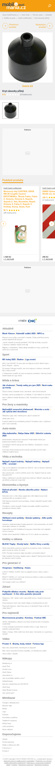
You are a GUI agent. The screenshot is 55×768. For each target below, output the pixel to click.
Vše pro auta (37, 15)
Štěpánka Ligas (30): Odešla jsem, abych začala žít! (21, 415)
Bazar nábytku (7, 729)
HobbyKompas (7, 681)
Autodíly (48, 15)
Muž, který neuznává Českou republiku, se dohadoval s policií (24, 651)
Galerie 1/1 (27, 86)
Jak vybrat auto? (8, 693)
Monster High (7, 706)
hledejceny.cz (7, 663)
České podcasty (8, 742)
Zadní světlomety (25, 18)
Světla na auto (9, 18)
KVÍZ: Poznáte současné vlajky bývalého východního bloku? (23, 553)
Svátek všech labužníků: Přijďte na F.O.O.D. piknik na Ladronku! (25, 534)
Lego (4, 712)
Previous (3, 223)
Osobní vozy (7, 669)
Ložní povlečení (8, 726)
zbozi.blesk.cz (7, 675)
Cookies (14, 765)
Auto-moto (25, 15)
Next (51, 224)
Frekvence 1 (6, 748)
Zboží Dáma (6, 672)
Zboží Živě (6, 666)
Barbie (4, 708)
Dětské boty (6, 723)
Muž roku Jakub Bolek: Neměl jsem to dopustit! (19, 648)
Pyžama (5, 714)
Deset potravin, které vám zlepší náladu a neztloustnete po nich (25, 603)
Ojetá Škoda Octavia (9, 690)
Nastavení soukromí (26, 765)
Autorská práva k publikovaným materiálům (19, 761)
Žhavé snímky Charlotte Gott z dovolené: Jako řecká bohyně (24, 391)
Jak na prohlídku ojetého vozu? (13, 678)
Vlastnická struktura (41, 765)
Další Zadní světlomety (13, 188)
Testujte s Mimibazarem (10, 703)
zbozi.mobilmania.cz (10, 15)
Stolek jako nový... (8, 418)
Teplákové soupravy (9, 720)
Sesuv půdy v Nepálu (10, 654)
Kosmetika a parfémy (9, 717)
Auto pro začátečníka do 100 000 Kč (15, 684)
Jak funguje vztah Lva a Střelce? (14, 582)
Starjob (4, 739)
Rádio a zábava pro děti (10, 745)
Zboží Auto (6, 687)
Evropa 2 (5, 751)
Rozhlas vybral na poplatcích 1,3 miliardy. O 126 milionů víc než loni (26, 394)
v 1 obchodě (9, 259)
